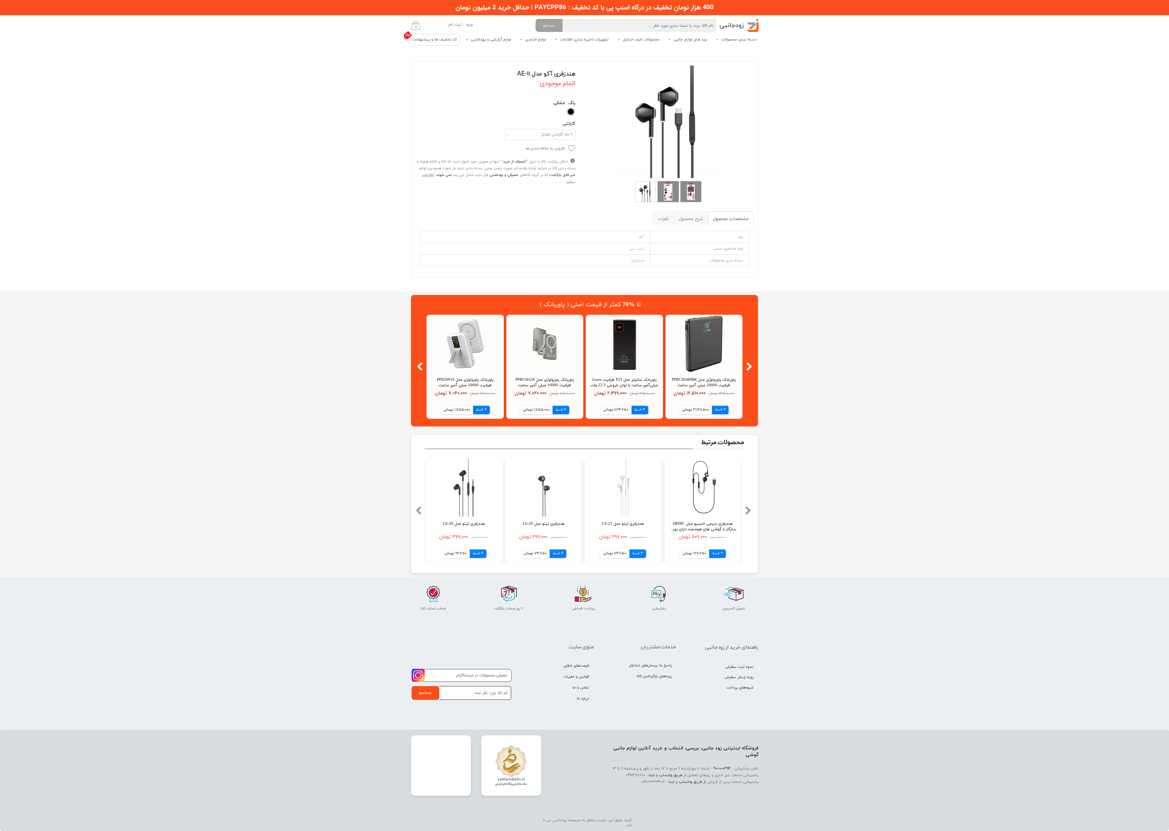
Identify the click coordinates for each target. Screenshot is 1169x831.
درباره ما (583, 698)
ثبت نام (455, 24)
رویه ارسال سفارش (739, 677)
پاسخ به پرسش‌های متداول (650, 665)
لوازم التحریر (535, 39)
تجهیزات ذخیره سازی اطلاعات (584, 39)
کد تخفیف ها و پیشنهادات (434, 39)
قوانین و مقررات (576, 676)
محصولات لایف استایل (641, 39)
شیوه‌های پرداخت (739, 687)
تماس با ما (581, 687)
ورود (469, 24)
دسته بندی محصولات (739, 39)
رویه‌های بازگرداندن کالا (654, 676)
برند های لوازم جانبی (690, 39)
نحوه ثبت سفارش (739, 666)
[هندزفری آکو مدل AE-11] (668, 121)
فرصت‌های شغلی (576, 665)
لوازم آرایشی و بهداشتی (491, 39)
